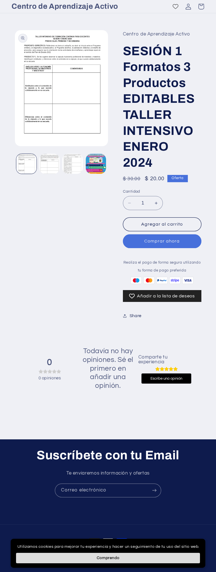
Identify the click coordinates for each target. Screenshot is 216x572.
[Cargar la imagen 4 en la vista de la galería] (96, 164)
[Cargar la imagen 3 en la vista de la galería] (72, 164)
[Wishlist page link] (175, 6)
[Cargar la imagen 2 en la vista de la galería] (49, 164)
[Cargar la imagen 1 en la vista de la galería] (26, 164)
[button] (201, 6)
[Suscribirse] (154, 490)
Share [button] (135, 316)
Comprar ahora (162, 241)
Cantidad (131, 191)
